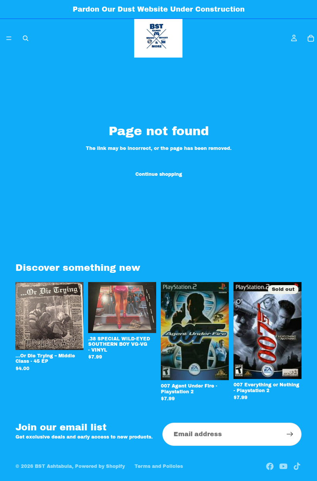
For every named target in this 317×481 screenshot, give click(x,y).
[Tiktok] (297, 466)
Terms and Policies (159, 466)
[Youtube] (283, 466)
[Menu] (9, 38)
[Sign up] (290, 434)
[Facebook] (269, 466)
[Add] (71, 338)
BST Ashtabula (53, 466)
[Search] (25, 38)
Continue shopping (158, 174)
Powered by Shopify (100, 466)
